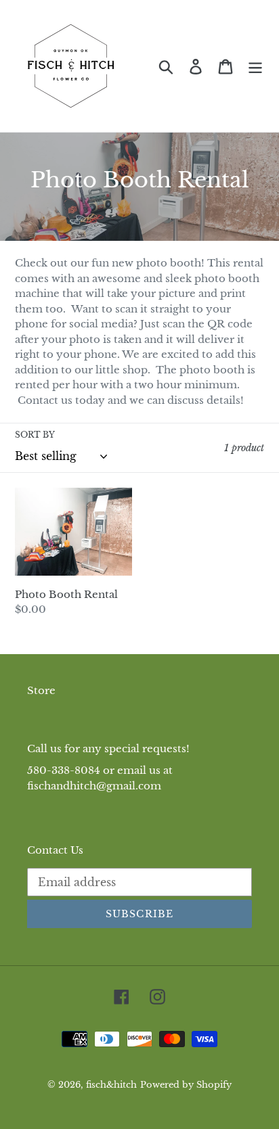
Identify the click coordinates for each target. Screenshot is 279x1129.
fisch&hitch (111, 1084)
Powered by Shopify (186, 1084)
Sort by (35, 435)
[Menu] (255, 66)
